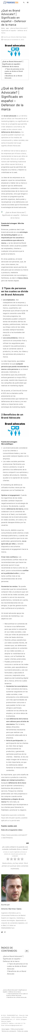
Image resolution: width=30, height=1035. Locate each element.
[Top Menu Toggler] (27, 2)
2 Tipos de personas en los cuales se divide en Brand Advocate (14, 71)
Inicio (3, 28)
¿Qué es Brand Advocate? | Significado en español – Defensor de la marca (12, 64)
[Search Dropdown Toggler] (24, 2)
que (7, 28)
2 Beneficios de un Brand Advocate (13, 77)
